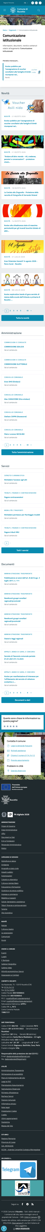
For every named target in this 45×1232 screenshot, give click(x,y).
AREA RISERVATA (22, 1228)
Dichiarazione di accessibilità (12, 1074)
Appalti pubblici (7, 872)
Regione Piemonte (8, 3)
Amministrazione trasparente (18, 573)
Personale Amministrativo (11, 844)
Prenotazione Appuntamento (12, 1085)
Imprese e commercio (9, 894)
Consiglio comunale (13, 377)
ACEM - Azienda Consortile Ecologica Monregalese (20, 1149)
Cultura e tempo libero (9, 883)
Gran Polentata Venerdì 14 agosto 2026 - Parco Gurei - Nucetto (20, 262)
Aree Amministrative (9, 829)
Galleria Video (6, 967)
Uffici (3, 833)
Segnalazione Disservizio (10, 1088)
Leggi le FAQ (6, 1081)
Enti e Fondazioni (8, 841)
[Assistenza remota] (38, 1217)
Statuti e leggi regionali (13, 638)
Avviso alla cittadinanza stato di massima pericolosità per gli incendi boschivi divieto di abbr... (22, 228)
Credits (4, 1114)
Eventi (3, 953)
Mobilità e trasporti (13, 510)
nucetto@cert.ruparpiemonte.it (18, 998)
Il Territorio (5, 960)
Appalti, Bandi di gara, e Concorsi (19, 651)
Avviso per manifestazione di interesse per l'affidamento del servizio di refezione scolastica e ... (21, 679)
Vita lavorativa (6, 912)
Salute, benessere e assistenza (13, 901)
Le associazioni (7, 932)
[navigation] (4, 10)
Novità (7, 116)
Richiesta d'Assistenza (9, 1092)
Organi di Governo (8, 826)
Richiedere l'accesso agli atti (15, 479)
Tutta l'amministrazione (22, 452)
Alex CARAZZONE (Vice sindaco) (17, 399)
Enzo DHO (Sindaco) (12, 381)
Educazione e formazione (10, 886)
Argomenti (12, 30)
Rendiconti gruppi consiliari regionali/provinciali (15, 599)
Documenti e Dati (8, 837)
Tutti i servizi (22, 550)
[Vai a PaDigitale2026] (15, 814)
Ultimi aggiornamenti (9, 1118)
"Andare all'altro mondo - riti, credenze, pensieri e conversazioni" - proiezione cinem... (20, 159)
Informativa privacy (8, 1103)
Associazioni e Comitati (10, 975)
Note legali (5, 1107)
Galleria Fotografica (8, 964)
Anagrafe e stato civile (10, 868)
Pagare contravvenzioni (13, 497)
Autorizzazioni (6, 875)
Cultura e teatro (7, 929)
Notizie (4, 925)
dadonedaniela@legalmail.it (15, 1059)
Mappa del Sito (7, 1125)
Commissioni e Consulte (15, 342)
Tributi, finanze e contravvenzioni (20, 493)
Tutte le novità (22, 318)
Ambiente (5, 864)
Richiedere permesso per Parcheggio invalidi (22, 514)
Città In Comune (30, 1217)
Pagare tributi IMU (11, 532)
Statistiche (5, 1122)
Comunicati (5, 936)
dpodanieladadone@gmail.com (18, 1056)
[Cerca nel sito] (39, 10)
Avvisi (3, 940)
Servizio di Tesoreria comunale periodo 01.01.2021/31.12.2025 (19, 657)
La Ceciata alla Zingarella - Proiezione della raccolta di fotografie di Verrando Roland (21, 193)
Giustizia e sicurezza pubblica (12, 890)
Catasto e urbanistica (14, 475)
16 (27, 445)
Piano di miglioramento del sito (13, 1077)
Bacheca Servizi (7, 1096)
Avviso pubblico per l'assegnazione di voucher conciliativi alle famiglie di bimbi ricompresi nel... (18, 70)
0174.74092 (9, 990)
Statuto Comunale (8, 1100)
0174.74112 (9, 987)
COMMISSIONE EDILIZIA (14, 346)
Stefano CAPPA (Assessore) (15, 416)
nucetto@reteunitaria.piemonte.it (19, 1001)
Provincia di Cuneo (8, 1142)
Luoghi (3, 956)
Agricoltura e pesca (8, 861)
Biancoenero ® (17, 1223)
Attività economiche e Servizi (12, 971)
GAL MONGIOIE (7, 1146)
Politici (3, 848)
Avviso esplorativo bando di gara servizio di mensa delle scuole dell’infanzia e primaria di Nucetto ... (22, 297)
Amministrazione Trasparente (12, 1070)
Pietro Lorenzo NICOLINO (14, 434)
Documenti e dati (22, 700)
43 (27, 311)
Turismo (4, 909)
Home (5, 30)
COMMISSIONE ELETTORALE (15, 364)
